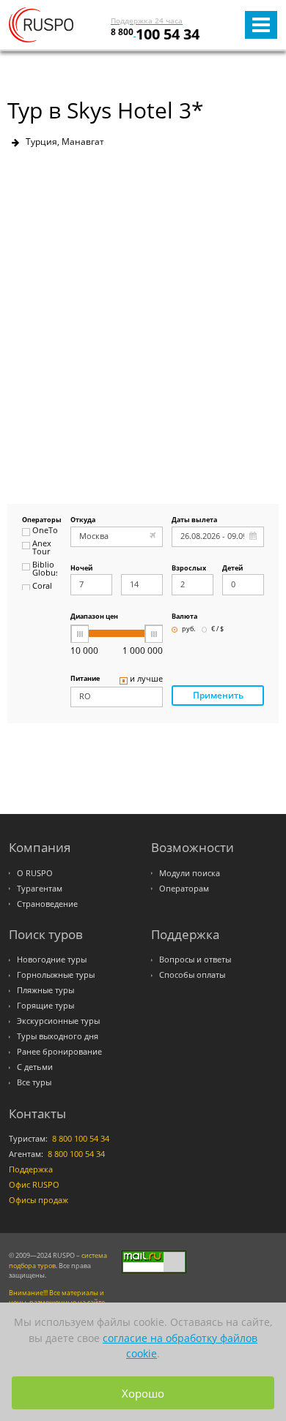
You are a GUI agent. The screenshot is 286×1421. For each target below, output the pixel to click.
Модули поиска (189, 873)
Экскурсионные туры (58, 1021)
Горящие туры (45, 1005)
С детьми (35, 1067)
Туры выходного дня (57, 1036)
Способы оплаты (192, 975)
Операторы (39, 520)
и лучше (146, 679)
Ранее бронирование (59, 1052)
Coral (42, 586)
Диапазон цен (94, 617)
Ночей (81, 569)
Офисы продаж (38, 1200)
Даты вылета (194, 520)
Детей (232, 569)
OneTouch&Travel (44, 531)
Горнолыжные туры (56, 975)
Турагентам (39, 888)
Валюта (184, 617)
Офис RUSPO (34, 1185)
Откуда (82, 520)
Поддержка (31, 1169)
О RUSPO (35, 873)
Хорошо (143, 1393)
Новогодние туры (52, 959)
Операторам (184, 888)
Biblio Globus (44, 569)
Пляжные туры (45, 990)
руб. (188, 629)
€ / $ (217, 629)
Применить (218, 695)
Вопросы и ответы (195, 959)
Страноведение (47, 904)
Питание (85, 679)
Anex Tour (41, 548)
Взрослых (189, 569)
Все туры (34, 1082)
